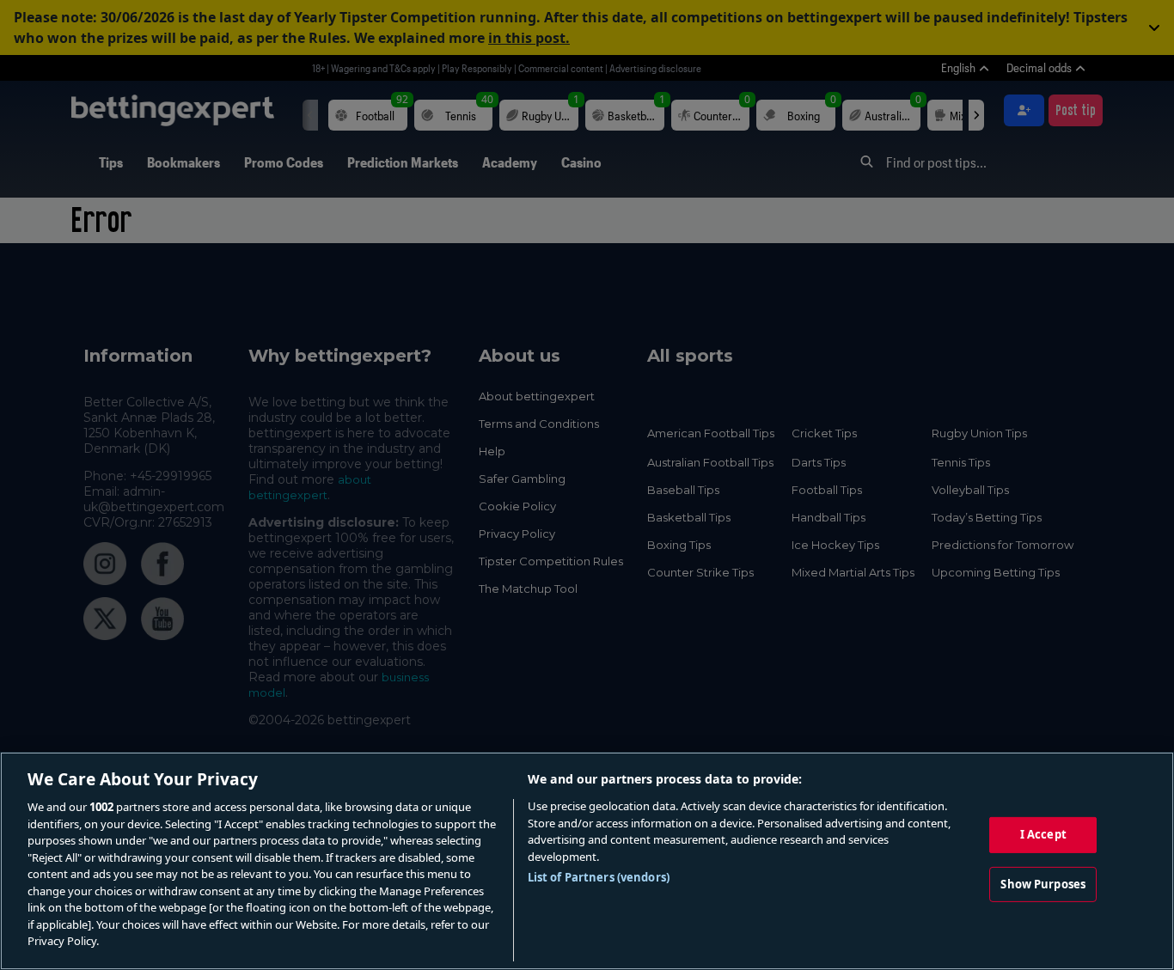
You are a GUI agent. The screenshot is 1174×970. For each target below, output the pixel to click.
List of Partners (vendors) (599, 877)
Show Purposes (1042, 884)
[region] (587, 861)
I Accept (1043, 834)
